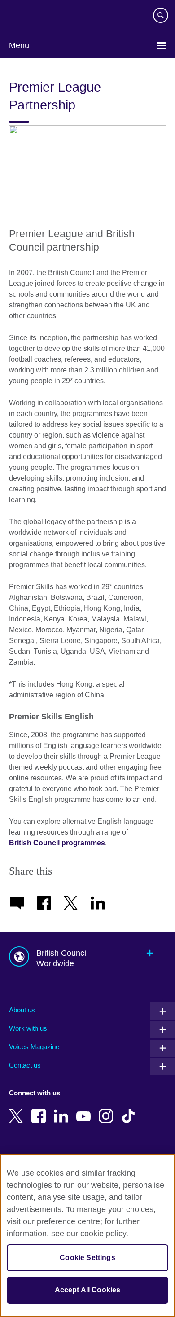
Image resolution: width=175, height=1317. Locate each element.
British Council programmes (57, 843)
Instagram (108, 1109)
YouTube (85, 1109)
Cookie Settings (87, 1257)
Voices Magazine (34, 1046)
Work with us (28, 1028)
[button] (87, 956)
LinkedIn (63, 1109)
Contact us (25, 1065)
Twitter (18, 1109)
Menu (19, 45)
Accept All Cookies (88, 1290)
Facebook (40, 1109)
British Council (32, 16)
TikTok (130, 1109)
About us (22, 1010)
